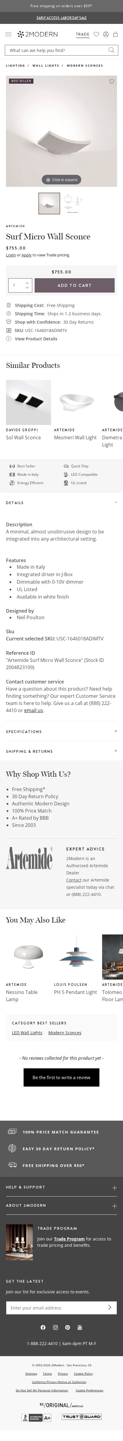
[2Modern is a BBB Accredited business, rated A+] (37, 1420)
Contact (74, 880)
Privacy (63, 1373)
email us (33, 710)
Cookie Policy (83, 1373)
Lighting (15, 65)
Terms (47, 1373)
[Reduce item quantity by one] (28, 289)
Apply (26, 255)
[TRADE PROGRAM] (61, 1242)
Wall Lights (46, 65)
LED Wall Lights (27, 1032)
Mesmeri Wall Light (75, 437)
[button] (115, 34)
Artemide (15, 226)
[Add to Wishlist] (111, 81)
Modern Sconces (85, 65)
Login (11, 255)
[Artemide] (29, 859)
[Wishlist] (96, 34)
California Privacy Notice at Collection (59, 1382)
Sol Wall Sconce (23, 437)
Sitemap (31, 1373)
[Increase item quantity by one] (28, 281)
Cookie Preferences (89, 1390)
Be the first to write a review (61, 1077)
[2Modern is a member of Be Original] (61, 1405)
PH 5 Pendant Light (75, 992)
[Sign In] (106, 34)
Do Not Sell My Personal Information (42, 1390)
